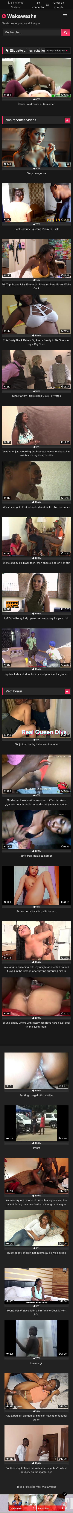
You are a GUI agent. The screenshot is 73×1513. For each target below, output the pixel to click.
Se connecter (38, 5)
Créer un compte (59, 5)
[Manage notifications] (64, 1505)
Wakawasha (21, 16)
